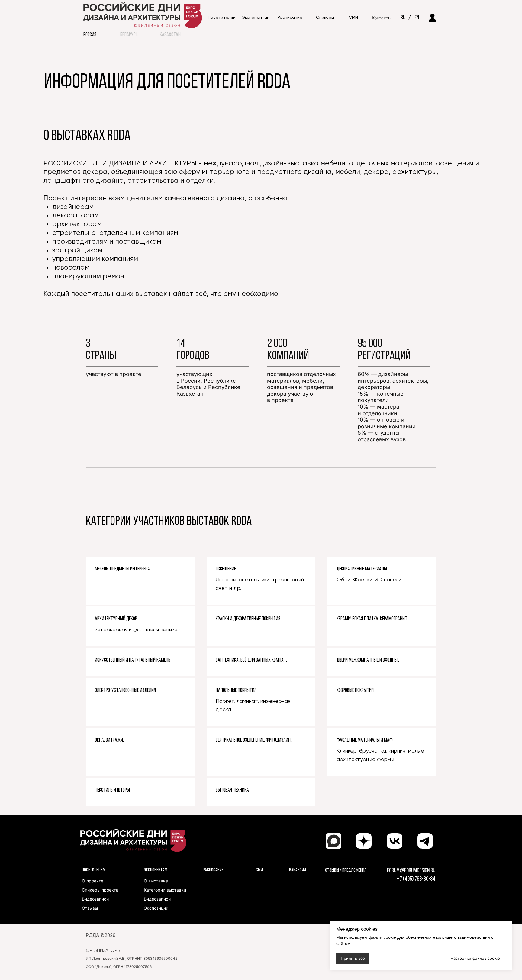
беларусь (129, 35)
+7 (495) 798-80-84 (416, 879)
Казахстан (170, 35)
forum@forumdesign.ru (411, 871)
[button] (290, 18)
